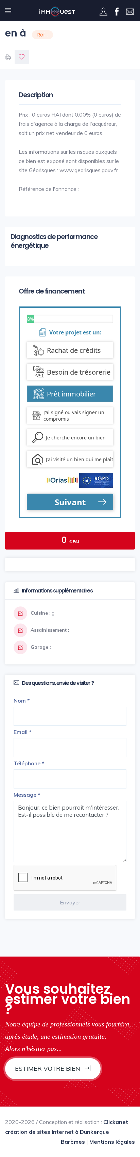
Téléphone (29, 763)
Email (23, 731)
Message (27, 794)
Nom (22, 700)
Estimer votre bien (48, 1068)
